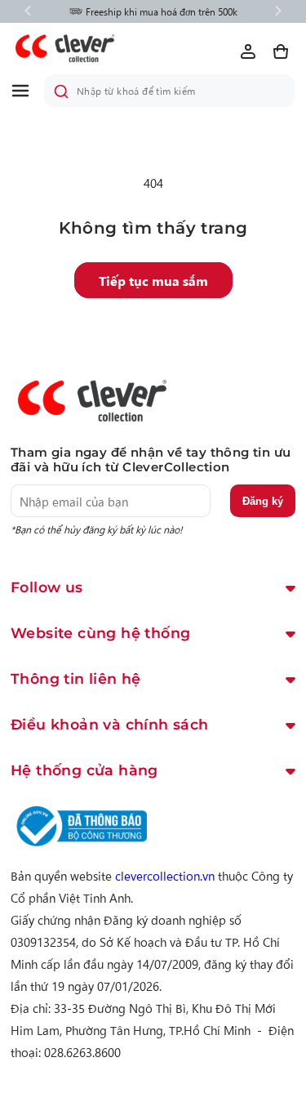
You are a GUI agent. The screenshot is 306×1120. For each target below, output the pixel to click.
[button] (27, 90)
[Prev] (27, 12)
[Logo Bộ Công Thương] (79, 846)
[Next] (278, 12)
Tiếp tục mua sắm (153, 280)
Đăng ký (262, 501)
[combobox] (169, 90)
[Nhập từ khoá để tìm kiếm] (61, 91)
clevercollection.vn (165, 875)
